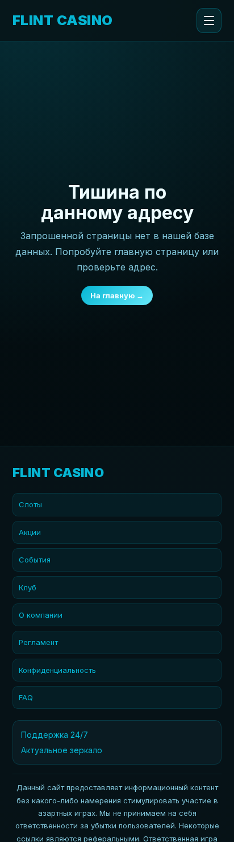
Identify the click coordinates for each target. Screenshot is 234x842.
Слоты (30, 504)
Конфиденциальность (57, 670)
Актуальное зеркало (61, 750)
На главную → (117, 295)
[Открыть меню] (209, 20)
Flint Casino (62, 20)
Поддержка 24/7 (54, 735)
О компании (40, 614)
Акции (30, 532)
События (35, 559)
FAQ (26, 697)
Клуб (27, 587)
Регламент (38, 642)
